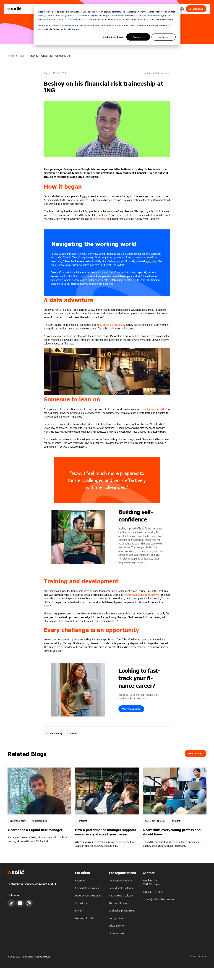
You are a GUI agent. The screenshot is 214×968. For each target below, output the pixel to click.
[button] (182, 8)
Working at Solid (84, 918)
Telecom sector (117, 925)
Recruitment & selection (121, 895)
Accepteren (138, 37)
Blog (22, 55)
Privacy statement (198, 956)
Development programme (88, 895)
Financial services (118, 933)
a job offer (151, 261)
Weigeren (163, 37)
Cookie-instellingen (113, 37)
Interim (79, 910)
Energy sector (116, 918)
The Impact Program (120, 903)
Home (11, 55)
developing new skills (153, 409)
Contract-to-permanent (87, 888)
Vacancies (80, 880)
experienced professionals (110, 324)
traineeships (99, 218)
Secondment (81, 903)
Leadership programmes (122, 910)
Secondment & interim (121, 888)
